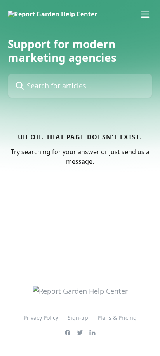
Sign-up (78, 317)
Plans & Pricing (117, 317)
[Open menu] (145, 14)
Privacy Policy (41, 317)
